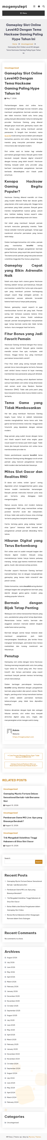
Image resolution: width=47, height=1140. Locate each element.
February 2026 (12, 987)
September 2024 (13, 1068)
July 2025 (10, 1020)
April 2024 (11, 1093)
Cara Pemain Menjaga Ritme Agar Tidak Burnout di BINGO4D (24, 756)
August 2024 (12, 1073)
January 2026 (12, 991)
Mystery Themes (35, 1137)
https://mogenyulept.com (23, 737)
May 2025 (11, 1030)
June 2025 (11, 1025)
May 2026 (11, 972)
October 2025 (12, 1006)
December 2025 (13, 996)
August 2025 (12, 1015)
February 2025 (12, 1044)
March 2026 (11, 982)
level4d (8, 136)
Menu (24, 13)
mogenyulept (14, 6)
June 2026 (11, 967)
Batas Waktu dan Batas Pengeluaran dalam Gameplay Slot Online (23, 908)
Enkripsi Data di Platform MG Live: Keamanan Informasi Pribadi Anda (23, 765)
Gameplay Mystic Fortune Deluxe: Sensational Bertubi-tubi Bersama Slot (21, 797)
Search (7, 858)
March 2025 (11, 1040)
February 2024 (12, 1102)
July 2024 (11, 1078)
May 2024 (11, 1088)
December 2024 (13, 1054)
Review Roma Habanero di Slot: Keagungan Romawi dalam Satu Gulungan (23, 917)
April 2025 (11, 1035)
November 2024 (13, 1059)
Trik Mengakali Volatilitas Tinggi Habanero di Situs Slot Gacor (23, 900)
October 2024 (12, 1064)
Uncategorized (12, 68)
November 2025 (13, 1001)
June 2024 (11, 1083)
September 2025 (13, 1011)
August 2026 (12, 958)
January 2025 (12, 1049)
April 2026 (11, 977)
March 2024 (11, 1097)
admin (16, 730)
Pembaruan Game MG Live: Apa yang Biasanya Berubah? (21, 891)
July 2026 (10, 962)
